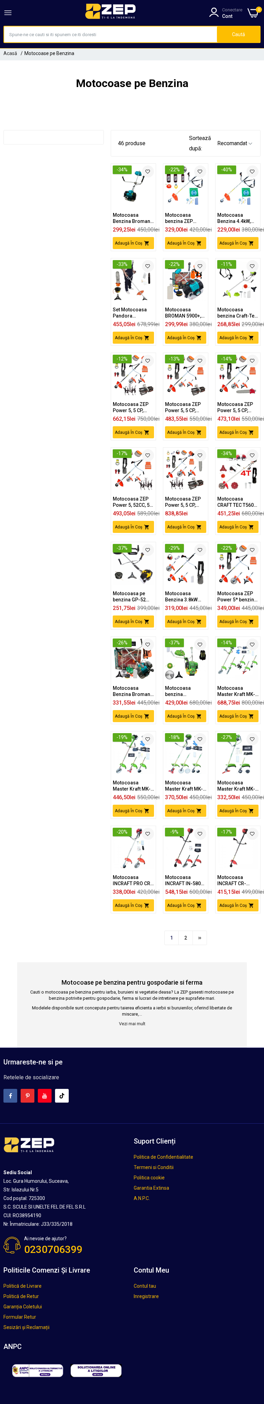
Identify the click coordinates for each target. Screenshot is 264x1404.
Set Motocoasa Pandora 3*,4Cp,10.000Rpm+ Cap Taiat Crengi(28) (135, 313)
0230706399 (53, 1249)
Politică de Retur (21, 1296)
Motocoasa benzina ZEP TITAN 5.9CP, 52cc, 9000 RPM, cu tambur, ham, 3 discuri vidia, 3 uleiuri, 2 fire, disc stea (185, 218)
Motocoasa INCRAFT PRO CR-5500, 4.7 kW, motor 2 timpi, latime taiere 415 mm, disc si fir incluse (132, 881)
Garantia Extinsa (151, 1188)
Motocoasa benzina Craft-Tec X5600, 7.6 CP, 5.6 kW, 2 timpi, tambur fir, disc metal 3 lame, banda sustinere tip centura (237, 313)
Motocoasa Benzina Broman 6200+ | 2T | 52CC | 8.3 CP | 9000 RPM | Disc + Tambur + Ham (133, 691)
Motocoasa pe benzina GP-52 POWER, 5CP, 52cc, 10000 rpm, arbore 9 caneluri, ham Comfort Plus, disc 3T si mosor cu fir (133, 597)
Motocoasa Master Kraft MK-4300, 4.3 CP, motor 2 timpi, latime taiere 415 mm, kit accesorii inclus (236, 786)
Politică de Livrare (22, 1286)
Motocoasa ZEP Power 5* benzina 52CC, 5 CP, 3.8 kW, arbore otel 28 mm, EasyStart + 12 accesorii (237, 597)
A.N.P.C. (142, 1198)
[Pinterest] (27, 1096)
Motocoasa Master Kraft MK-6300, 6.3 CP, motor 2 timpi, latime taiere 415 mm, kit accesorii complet (132, 786)
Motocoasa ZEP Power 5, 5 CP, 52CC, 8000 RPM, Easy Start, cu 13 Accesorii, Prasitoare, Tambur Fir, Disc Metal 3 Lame (183, 407)
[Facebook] (10, 1096)
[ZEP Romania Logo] (110, 12)
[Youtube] (45, 1096)
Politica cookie (149, 1177)
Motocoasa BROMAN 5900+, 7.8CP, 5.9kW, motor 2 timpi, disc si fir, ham (183, 313)
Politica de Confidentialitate (163, 1157)
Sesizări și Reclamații (26, 1327)
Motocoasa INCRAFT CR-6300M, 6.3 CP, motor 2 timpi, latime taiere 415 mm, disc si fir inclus (236, 881)
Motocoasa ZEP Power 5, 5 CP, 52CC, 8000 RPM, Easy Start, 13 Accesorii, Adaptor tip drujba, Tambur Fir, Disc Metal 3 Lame (235, 407)
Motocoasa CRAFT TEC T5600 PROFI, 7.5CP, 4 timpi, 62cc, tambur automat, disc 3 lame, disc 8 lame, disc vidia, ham (237, 502)
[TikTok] (62, 1096)
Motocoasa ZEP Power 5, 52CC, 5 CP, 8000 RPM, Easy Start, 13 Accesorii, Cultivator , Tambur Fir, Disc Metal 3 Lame (131, 502)
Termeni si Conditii (154, 1167)
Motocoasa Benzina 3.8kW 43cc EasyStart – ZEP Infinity (183, 597)
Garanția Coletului (22, 1306)
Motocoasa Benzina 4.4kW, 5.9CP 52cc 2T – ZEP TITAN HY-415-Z (235, 218)
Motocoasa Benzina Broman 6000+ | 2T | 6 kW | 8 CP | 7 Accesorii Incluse (132, 218)
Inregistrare (146, 1296)
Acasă (10, 53)
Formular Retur (19, 1317)
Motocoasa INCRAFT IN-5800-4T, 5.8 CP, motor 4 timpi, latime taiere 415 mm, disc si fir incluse (185, 881)
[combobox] (110, 34)
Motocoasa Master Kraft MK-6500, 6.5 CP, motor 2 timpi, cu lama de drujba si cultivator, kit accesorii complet (237, 691)
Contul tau (145, 1286)
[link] (148, 171)
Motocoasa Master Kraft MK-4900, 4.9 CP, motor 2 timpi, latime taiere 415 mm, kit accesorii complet (184, 786)
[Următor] (200, 938)
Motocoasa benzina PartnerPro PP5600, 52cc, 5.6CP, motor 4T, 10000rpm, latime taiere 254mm (184, 691)
